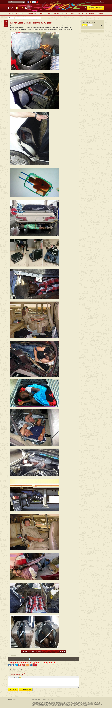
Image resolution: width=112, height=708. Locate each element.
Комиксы (19, 13)
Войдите (86, 2)
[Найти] (23, 2)
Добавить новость (95, 8)
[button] (9, 677)
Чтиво (56, 13)
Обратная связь (36, 700)
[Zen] (37, 2)
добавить (13, 690)
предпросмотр (26, 690)
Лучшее (11, 18)
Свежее (18, 18)
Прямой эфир (36, 18)
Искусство (90, 13)
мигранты (14, 655)
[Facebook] (28, 2)
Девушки (65, 13)
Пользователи (26, 18)
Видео (80, 13)
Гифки (49, 13)
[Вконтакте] (35, 2)
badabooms (38, 659)
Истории (100, 13)
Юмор (11, 13)
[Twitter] (33, 2)
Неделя (90, 25)
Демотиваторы (31, 13)
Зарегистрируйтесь (98, 2)
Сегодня (85, 25)
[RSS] (30, 2)
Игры (41, 13)
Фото (73, 13)
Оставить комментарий (16, 674)
